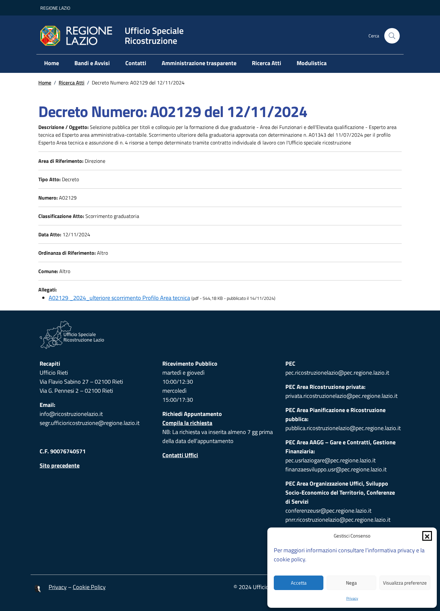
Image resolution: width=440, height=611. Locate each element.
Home (51, 63)
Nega (351, 582)
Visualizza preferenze (405, 582)
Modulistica (312, 63)
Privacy (352, 598)
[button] (427, 536)
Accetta (299, 582)
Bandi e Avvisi (92, 63)
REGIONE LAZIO (55, 8)
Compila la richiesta (187, 423)
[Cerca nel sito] (392, 36)
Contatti (135, 63)
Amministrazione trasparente (199, 63)
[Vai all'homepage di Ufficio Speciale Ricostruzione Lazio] (220, 335)
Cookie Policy (89, 587)
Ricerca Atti (266, 63)
